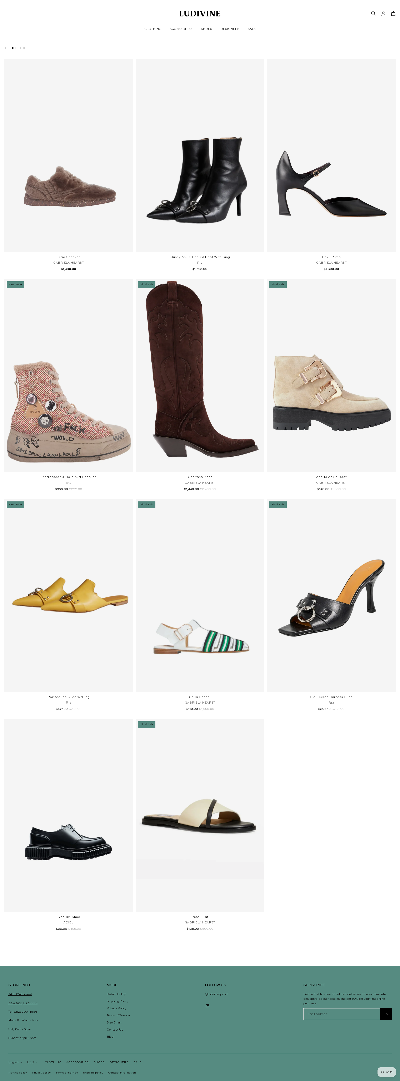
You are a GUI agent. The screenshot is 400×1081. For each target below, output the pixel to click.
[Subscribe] (386, 1014)
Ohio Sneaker (69, 257)
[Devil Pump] (331, 155)
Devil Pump (331, 257)
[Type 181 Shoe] (68, 815)
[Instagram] (207, 1006)
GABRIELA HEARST (68, 262)
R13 (200, 262)
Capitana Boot (200, 477)
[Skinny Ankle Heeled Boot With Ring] (200, 155)
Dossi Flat (200, 917)
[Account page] (383, 13)
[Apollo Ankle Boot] (331, 375)
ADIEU (68, 922)
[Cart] (393, 13)
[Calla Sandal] (200, 595)
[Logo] (200, 13)
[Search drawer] (373, 13)
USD (30, 1062)
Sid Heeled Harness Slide (331, 697)
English (13, 1062)
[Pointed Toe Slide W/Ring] (68, 595)
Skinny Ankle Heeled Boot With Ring (200, 257)
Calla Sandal (200, 697)
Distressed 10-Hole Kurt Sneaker (68, 477)
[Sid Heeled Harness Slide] (331, 595)
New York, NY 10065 (23, 1003)
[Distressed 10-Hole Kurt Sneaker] (68, 375)
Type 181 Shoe (68, 917)
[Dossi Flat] (200, 815)
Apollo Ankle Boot (331, 477)
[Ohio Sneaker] (68, 155)
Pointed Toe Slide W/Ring (69, 697)
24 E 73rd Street (20, 994)
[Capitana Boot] (200, 375)
